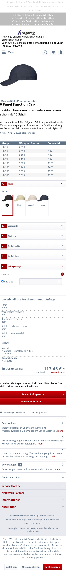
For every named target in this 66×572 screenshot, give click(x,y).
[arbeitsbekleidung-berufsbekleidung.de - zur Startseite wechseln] (26, 32)
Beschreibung (9, 423)
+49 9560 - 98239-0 (12, 45)
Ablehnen (11, 566)
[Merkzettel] (53, 52)
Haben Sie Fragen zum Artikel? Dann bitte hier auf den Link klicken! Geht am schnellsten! (31, 385)
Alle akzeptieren (31, 566)
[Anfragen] (61, 52)
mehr (60, 430)
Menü (11, 52)
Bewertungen (9, 464)
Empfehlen (41, 412)
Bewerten (21, 412)
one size (8, 281)
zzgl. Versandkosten (56, 372)
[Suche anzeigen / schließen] (45, 52)
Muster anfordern (31, 401)
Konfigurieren (52, 566)
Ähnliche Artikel (11, 477)
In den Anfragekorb (33, 394)
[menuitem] (8, 52)
